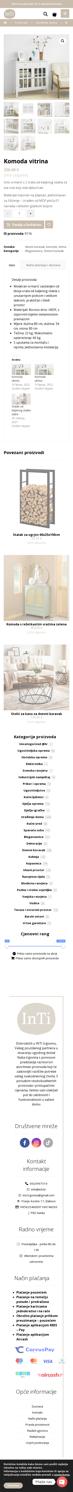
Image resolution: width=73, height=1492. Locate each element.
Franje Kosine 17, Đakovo (38, 1201)
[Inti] (5, 22)
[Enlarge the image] (62, 40)
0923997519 (38, 1183)
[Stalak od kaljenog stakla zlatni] (21, 399)
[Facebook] (25, 1143)
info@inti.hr (38, 1189)
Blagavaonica (33, 251)
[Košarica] (54, 14)
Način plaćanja (37, 1418)
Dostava (37, 1406)
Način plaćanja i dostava (43, 265)
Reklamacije (37, 1437)
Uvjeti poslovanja (37, 1443)
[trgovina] (9, 14)
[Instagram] (36, 1143)
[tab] (12, 265)
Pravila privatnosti (37, 1424)
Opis (12, 265)
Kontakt (37, 1412)
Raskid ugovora (37, 1430)
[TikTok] (48, 1143)
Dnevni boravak (54, 251)
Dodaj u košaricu (26, 224)
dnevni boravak (35, 247)
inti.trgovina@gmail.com (38, 1195)
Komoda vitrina (17, 378)
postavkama (62, 1475)
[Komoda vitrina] (21, 369)
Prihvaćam (13, 1485)
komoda (51, 247)
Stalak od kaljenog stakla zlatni (21, 410)
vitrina (62, 247)
